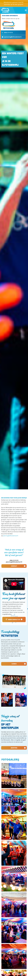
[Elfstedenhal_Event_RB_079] (14, 956)
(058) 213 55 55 (14, 560)
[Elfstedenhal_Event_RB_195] (14, 853)
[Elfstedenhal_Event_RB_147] (14, 827)
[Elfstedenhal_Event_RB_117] (14, 801)
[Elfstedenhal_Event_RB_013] (14, 930)
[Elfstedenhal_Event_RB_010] (14, 775)
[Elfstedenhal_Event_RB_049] (14, 878)
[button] (26, 10)
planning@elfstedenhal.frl (10, 536)
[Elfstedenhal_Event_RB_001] (14, 904)
